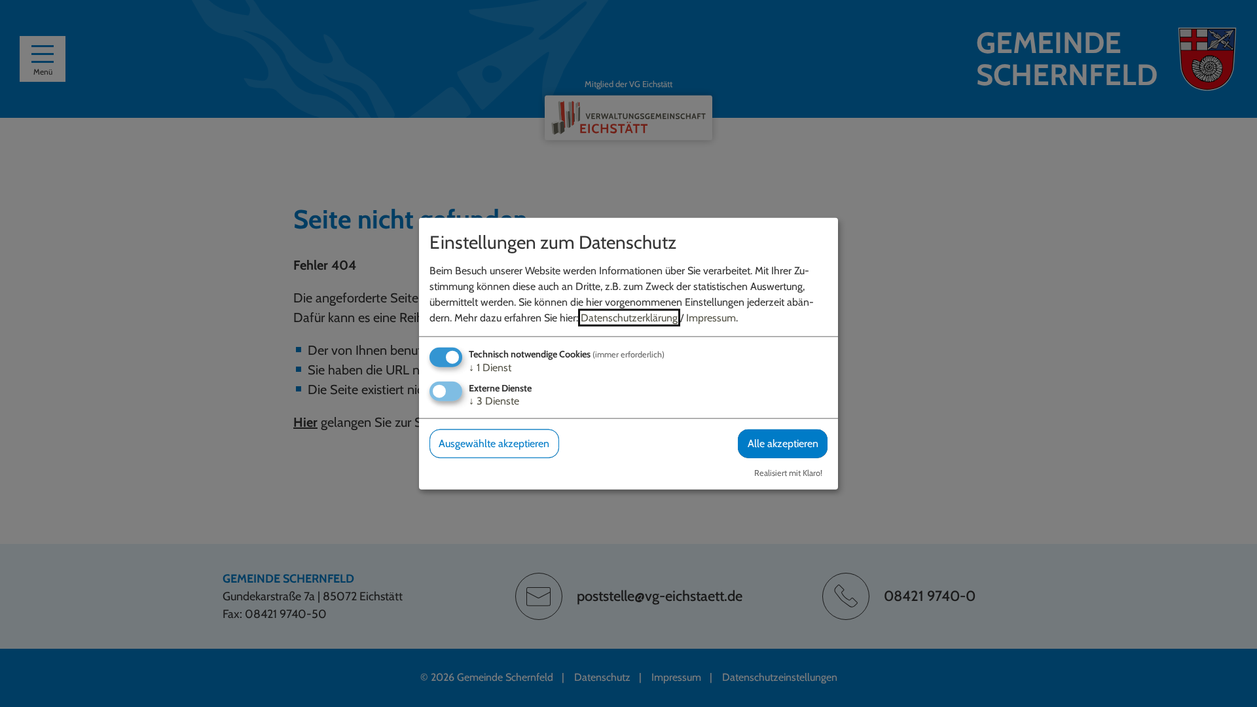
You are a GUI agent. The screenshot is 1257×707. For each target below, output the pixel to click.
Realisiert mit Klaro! (788, 472)
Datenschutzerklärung (629, 318)
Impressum (711, 318)
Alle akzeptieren (783, 443)
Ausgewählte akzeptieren (494, 443)
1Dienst (490, 367)
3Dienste (494, 401)
